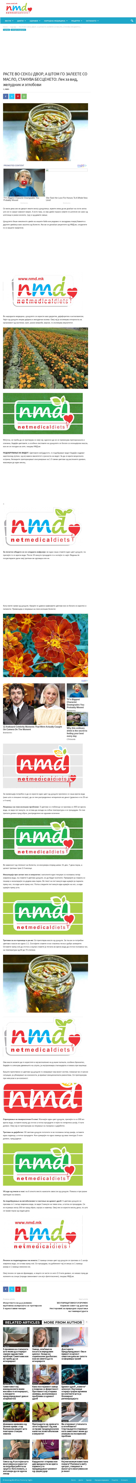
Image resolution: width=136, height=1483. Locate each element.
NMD (7, 89)
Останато (91, 21)
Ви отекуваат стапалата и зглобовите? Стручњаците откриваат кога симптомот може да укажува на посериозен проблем (74, 1430)
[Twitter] (11, 96)
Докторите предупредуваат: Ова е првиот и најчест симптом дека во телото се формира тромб (74, 1354)
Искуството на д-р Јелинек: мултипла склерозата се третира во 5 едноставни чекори (22, 1305)
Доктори (36, 1458)
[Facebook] (5, 96)
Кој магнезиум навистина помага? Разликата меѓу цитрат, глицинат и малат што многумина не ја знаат (74, 1466)
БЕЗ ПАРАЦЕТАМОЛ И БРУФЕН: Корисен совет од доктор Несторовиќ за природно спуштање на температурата (69, 1306)
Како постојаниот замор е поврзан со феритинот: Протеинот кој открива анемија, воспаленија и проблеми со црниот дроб (45, 1392)
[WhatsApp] (24, 96)
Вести (8, 21)
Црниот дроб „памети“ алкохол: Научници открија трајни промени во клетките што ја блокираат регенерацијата (74, 1392)
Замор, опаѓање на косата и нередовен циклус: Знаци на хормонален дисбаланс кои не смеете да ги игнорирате (44, 1355)
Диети (20, 21)
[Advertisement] (45, 51)
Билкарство (8, 1421)
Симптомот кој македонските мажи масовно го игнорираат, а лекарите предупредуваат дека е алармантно (15, 1392)
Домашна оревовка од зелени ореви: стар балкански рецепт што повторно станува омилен (15, 1429)
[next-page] (86, 1321)
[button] (132, 21)
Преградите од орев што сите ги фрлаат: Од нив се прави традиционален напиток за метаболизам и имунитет (45, 1429)
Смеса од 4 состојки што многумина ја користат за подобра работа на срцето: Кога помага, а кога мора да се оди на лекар (16, 1467)
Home (5, 27)
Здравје (34, 21)
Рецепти (75, 21)
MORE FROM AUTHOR (63, 1322)
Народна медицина (54, 21)
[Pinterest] (18, 96)
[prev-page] (83, 1321)
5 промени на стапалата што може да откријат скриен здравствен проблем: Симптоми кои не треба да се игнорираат (15, 1355)
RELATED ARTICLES (22, 1322)
